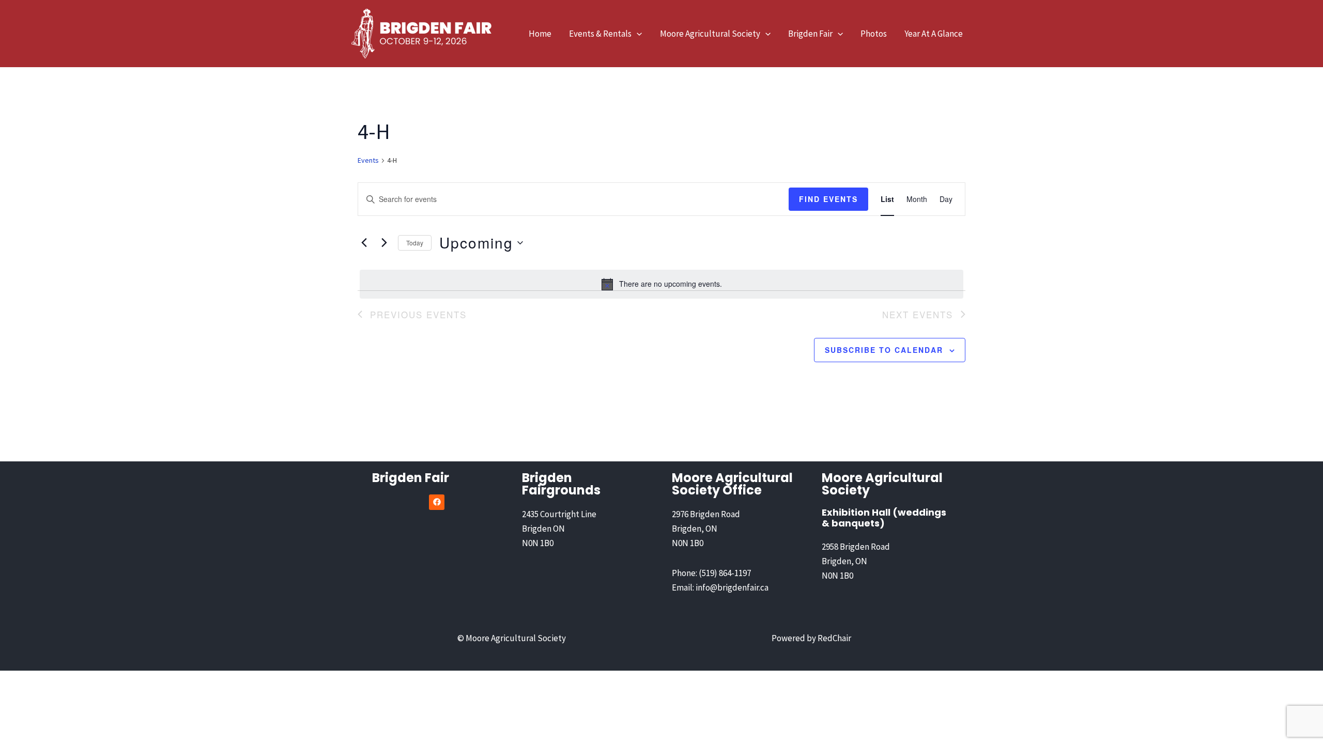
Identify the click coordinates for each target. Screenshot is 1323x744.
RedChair (834, 638)
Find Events (828, 199)
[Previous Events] (364, 243)
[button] (637, 34)
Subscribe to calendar (884, 350)
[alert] (661, 284)
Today (414, 242)
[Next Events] (384, 243)
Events (368, 160)
